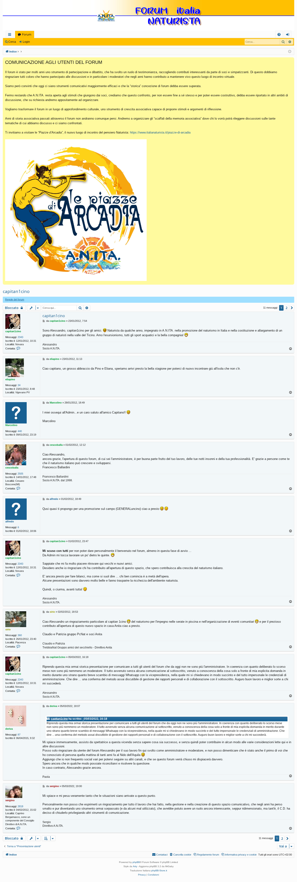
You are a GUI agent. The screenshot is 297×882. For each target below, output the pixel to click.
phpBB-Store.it (159, 870)
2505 (20, 473)
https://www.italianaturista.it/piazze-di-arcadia (160, 132)
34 (19, 385)
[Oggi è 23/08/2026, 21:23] (289, 51)
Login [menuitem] (288, 35)
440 (20, 431)
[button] (292, 308)
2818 (20, 806)
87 (19, 734)
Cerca (12, 41)
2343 (20, 337)
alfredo (9, 521)
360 (20, 635)
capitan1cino (16, 291)
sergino (10, 800)
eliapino (10, 379)
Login (26, 41)
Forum (26, 34)
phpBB (136, 862)
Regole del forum (14, 299)
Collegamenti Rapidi (10, 35)
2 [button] (286, 308)
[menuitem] (279, 34)
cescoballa (11, 467)
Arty (135, 866)
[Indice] (148, 16)
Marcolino (11, 425)
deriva (9, 728)
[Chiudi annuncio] (290, 61)
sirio (8, 629)
